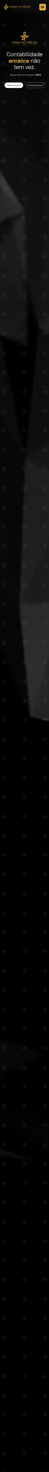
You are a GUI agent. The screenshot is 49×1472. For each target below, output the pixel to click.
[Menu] (42, 7)
